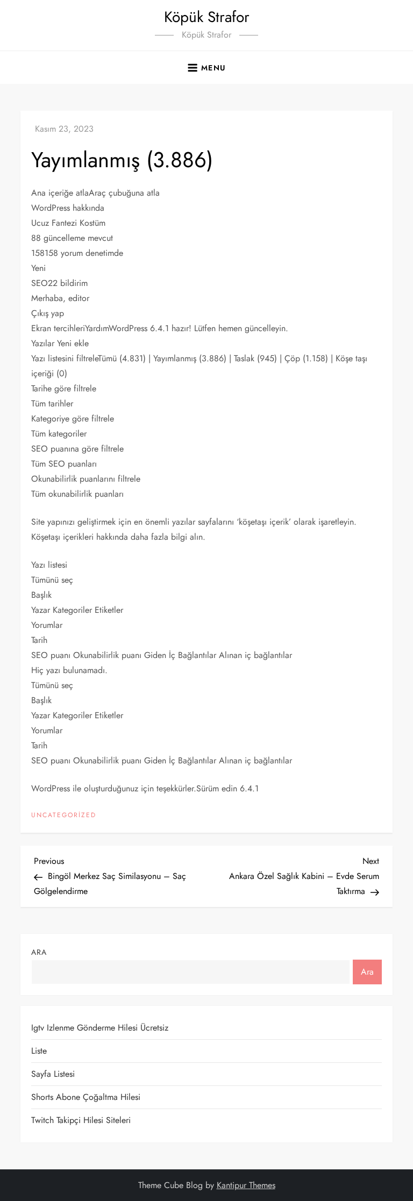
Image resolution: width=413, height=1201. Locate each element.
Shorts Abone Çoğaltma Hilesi (85, 1097)
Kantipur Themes (246, 1185)
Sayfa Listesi (53, 1074)
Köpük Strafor (207, 17)
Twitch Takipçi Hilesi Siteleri (81, 1120)
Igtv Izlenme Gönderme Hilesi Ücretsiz (99, 1027)
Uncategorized (63, 815)
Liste (39, 1051)
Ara (39, 952)
